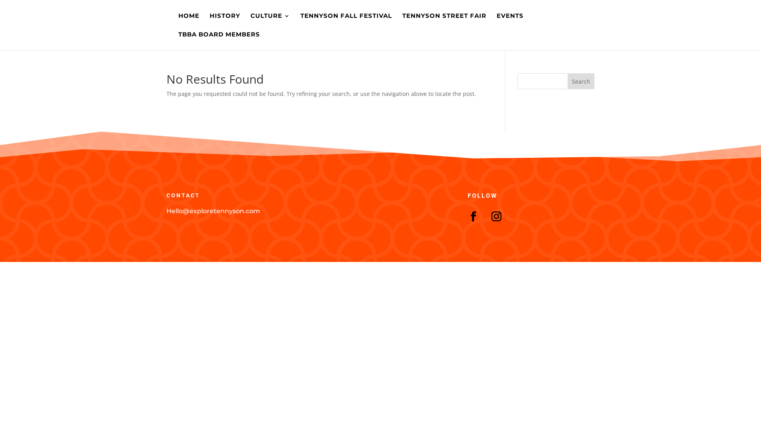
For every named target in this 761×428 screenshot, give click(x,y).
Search (581, 81)
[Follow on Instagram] (497, 217)
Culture (266, 16)
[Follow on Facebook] (474, 217)
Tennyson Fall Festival (346, 16)
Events (510, 16)
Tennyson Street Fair (444, 16)
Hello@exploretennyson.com (213, 211)
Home (188, 16)
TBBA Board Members (219, 35)
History (225, 16)
